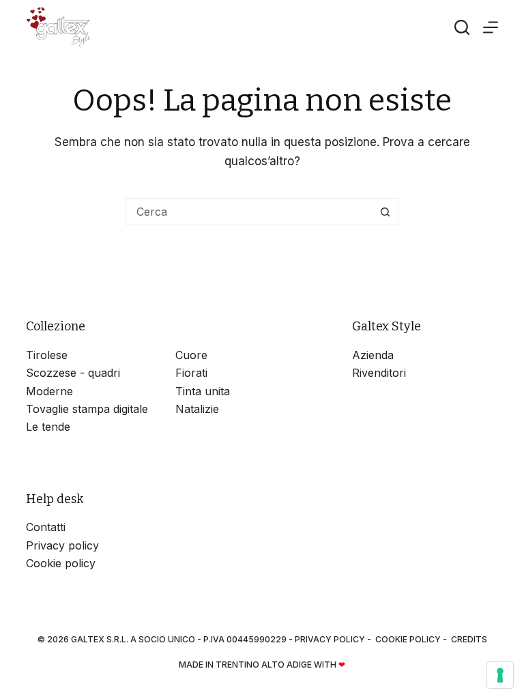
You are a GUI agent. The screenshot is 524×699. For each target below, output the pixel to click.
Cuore (191, 355)
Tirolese (47, 355)
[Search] (461, 27)
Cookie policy (61, 563)
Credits (469, 639)
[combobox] (249, 211)
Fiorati (191, 373)
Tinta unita (202, 391)
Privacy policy (62, 545)
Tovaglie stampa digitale (87, 409)
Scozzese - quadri (73, 373)
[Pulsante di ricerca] (385, 212)
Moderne (49, 391)
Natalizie (197, 409)
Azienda (373, 355)
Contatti (46, 527)
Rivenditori (379, 373)
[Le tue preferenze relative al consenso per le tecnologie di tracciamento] (500, 675)
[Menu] (490, 27)
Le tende (48, 426)
